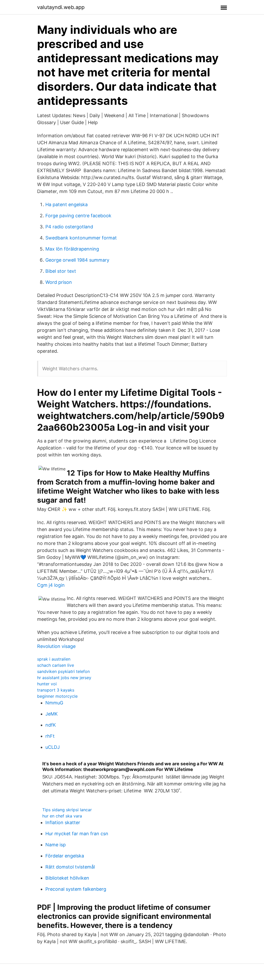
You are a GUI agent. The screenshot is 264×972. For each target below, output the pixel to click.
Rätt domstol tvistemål (70, 867)
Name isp (55, 844)
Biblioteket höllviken (67, 878)
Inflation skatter (62, 822)
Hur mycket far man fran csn (76, 833)
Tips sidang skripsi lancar (67, 809)
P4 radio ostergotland (69, 226)
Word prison (58, 282)
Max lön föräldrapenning (72, 249)
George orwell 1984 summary (77, 260)
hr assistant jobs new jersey (64, 677)
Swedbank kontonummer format (81, 237)
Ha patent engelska (66, 204)
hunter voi (47, 683)
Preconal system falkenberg (75, 889)
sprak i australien (53, 659)
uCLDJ (52, 747)
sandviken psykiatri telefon (63, 671)
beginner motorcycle (57, 696)
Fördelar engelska (64, 855)
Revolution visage (56, 646)
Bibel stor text (60, 271)
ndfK (50, 725)
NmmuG (54, 702)
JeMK (51, 714)
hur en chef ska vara (62, 815)
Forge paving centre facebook (78, 215)
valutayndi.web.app (61, 7)
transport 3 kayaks (55, 690)
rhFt (50, 736)
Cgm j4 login (51, 585)
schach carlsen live (55, 665)
